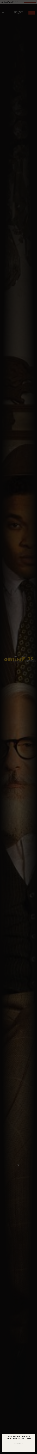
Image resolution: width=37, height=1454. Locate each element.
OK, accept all (18, 1443)
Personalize (26, 1447)
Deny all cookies (12, 1447)
